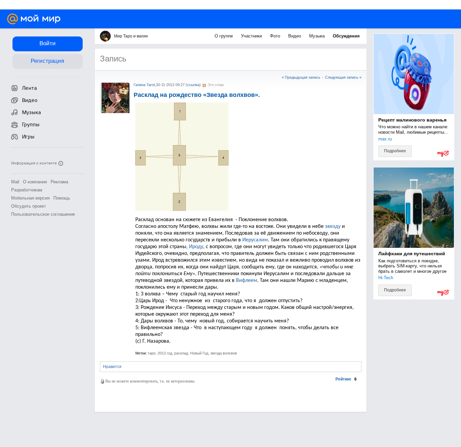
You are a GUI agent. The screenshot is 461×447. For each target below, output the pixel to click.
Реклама (59, 181)
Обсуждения (346, 35)
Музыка (317, 35)
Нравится (112, 366)
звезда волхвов (223, 353)
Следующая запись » (343, 77)
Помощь (61, 198)
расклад (181, 353)
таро (152, 353)
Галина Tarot (144, 85)
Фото (275, 35)
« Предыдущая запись (301, 77)
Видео (295, 35)
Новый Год (199, 353)
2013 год (165, 353)
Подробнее (395, 151)
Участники (252, 35)
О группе (224, 35)
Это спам (216, 85)
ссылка (193, 85)
